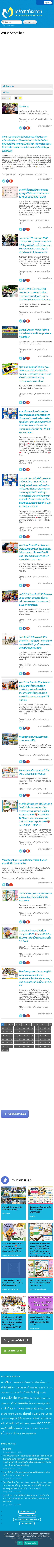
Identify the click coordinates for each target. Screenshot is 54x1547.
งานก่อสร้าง (17, 1392)
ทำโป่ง (41, 1408)
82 (32, 1046)
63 (3, 1043)
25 (45, 1028)
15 (3, 1028)
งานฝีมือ (42, 1392)
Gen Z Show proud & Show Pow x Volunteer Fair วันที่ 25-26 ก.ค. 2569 (35, 897)
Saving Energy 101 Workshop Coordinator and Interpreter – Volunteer (35, 333)
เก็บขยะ (6, 1433)
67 (20, 1043)
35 (36, 1032)
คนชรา (48, 1383)
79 (20, 1046)
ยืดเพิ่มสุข (24, 106)
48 (41, 1035)
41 (11, 1035)
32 (24, 1032)
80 (24, 1046)
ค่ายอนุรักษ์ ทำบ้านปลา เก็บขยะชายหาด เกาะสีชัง (33, 738)
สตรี (49, 1419)
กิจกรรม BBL (19, 1383)
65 (11, 1043)
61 (45, 1039)
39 (3, 1035)
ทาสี (4, 1408)
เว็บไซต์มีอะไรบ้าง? (27, 1511)
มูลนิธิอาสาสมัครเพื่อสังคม (10, 1255)
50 (49, 1035)
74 (49, 1043)
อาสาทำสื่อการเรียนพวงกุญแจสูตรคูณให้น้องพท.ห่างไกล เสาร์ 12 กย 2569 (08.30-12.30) (34, 193)
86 (49, 1046)
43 (20, 1035)
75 (3, 1046)
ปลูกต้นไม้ (5, 1413)
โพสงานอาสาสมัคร (16, 1114)
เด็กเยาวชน (19, 1433)
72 (41, 1043)
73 (45, 1043)
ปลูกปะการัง (16, 1413)
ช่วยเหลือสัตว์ (20, 1403)
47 (36, 1035)
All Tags (5, 92)
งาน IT (8, 1393)
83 (36, 1046)
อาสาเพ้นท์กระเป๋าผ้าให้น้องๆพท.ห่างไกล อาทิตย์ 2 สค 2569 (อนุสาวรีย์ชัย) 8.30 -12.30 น (40, 1321)
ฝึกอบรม (29, 1418)
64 (7, 1043)
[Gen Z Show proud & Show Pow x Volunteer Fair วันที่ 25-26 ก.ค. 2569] (40, 1268)
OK (20, 1543)
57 (28, 1039)
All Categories (8, 86)
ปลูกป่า (28, 1413)
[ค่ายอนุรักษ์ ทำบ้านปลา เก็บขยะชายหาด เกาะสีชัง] (13, 1195)
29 (11, 1032)
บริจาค (48, 1408)
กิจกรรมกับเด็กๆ (34, 1382)
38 (49, 1032)
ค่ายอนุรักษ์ (34, 1388)
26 (49, 1028)
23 (36, 1028)
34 (32, 1032)
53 (11, 1039)
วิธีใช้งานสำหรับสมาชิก (27, 1515)
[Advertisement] (27, 60)
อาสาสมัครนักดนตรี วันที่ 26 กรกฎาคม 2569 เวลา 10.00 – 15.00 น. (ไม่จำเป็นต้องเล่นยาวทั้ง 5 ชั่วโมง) (35, 936)
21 (28, 1028)
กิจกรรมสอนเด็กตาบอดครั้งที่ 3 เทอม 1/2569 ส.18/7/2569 (34, 772)
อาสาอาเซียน (44, 1429)
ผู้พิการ (21, 1418)
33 (28, 1032)
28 (7, 1032)
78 (15, 1046)
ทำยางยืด (32, 1408)
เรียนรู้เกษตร (31, 1434)
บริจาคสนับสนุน (27, 1523)
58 (32, 1039)
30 (15, 1032)
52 (7, 1039)
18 (15, 1028)
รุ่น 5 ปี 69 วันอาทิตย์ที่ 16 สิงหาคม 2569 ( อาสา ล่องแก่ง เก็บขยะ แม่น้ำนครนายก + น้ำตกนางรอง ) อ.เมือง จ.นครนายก (35, 599)
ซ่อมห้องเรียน (36, 1403)
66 (15, 1043)
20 (24, 1028)
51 (3, 1039)
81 (28, 1046)
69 (28, 1043)
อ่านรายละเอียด (44, 126)
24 (41, 1028)
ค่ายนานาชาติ (21, 1387)
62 (49, 1039)
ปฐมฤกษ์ (32, 1216)
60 (41, 1039)
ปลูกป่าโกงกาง (6, 1419)
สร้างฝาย (22, 1423)
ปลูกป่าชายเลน (42, 1413)
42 (15, 1035)
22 (32, 1028)
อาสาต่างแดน (32, 1428)
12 (42, 1024)
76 (7, 1046)
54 (15, 1039)
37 (45, 1032)
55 (20, 1039)
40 (7, 1035)
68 (24, 1043)
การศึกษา (7, 1382)
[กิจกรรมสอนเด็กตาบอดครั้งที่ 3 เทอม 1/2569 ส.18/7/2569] (40, 1195)
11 (38, 1024)
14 (50, 1024)
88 (7, 1050)
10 (33, 1024)
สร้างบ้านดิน (8, 1423)
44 (24, 1035)
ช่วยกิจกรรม (39, 1398)
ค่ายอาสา (44, 1387)
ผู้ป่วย (14, 1418)
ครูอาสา (7, 1387)
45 (28, 1035)
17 (11, 1028)
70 (32, 1043)
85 (45, 1046)
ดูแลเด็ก (46, 1403)
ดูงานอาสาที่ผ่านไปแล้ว (18, 1340)
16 (7, 1028)
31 (20, 1032)
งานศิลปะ (9, 1397)
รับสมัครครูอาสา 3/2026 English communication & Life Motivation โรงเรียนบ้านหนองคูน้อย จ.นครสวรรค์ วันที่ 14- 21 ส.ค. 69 (35, 978)
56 (24, 1039)
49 (45, 1035)
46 (32, 1035)
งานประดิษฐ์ (31, 1392)
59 (36, 1039)
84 (41, 1046)
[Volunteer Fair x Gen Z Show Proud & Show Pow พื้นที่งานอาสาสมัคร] (13, 1268)
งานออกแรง (25, 1398)
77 (11, 1046)
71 (36, 1043)
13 (46, 1024)
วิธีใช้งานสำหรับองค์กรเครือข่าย (27, 1519)
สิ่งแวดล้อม (32, 1424)
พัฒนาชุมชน (40, 1418)
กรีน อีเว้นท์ (6, 1214)
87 (3, 1050)
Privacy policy (31, 1543)
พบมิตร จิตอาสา (35, 1329)
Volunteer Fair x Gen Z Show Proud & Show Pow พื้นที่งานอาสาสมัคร (24, 861)
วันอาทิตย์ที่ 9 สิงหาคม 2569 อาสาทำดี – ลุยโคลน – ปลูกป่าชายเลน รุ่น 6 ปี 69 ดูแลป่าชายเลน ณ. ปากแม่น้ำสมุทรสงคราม (35, 642)
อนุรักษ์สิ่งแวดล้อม (12, 1428)
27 (3, 1032)
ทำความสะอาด (17, 1408)
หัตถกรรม (44, 1423)
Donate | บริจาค (15, 1350)
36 (41, 1032)
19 (20, 1028)
